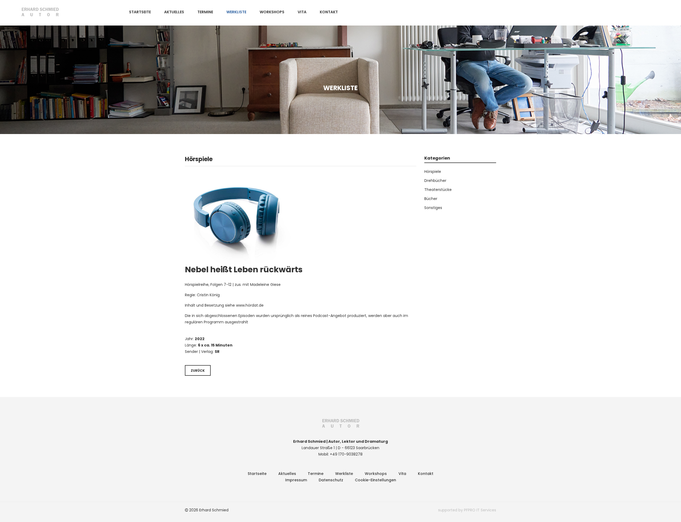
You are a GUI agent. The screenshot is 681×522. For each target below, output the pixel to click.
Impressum (296, 480)
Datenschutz (331, 480)
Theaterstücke (438, 189)
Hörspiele (432, 171)
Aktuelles (174, 12)
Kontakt (329, 12)
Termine (205, 12)
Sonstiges (433, 207)
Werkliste (236, 12)
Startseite (140, 12)
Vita (302, 12)
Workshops (272, 12)
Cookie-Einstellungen (375, 480)
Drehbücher (435, 180)
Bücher (430, 198)
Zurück (198, 370)
